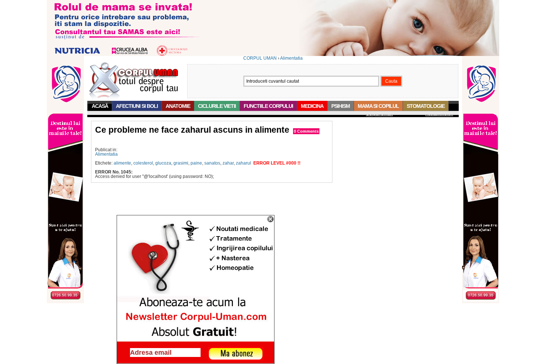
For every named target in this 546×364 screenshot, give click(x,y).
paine (196, 163)
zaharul (243, 163)
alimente (122, 163)
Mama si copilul (378, 106)
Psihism (340, 106)
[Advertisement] (182, 141)
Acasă (100, 106)
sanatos (212, 163)
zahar (228, 163)
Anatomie (178, 106)
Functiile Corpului (268, 106)
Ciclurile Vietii (217, 106)
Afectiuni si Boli (137, 106)
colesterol (143, 163)
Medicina (312, 106)
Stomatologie (426, 106)
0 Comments (306, 131)
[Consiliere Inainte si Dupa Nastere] (273, 54)
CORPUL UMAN (260, 58)
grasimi (180, 163)
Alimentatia (291, 58)
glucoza (163, 163)
